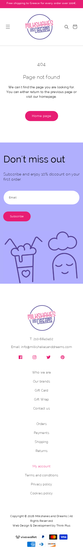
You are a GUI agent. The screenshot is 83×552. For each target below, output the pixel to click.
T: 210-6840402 (41, 339)
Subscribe (17, 216)
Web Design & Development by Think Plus (41, 525)
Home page (41, 116)
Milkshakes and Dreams (51, 516)
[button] (7, 26)
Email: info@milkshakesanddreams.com (41, 347)
